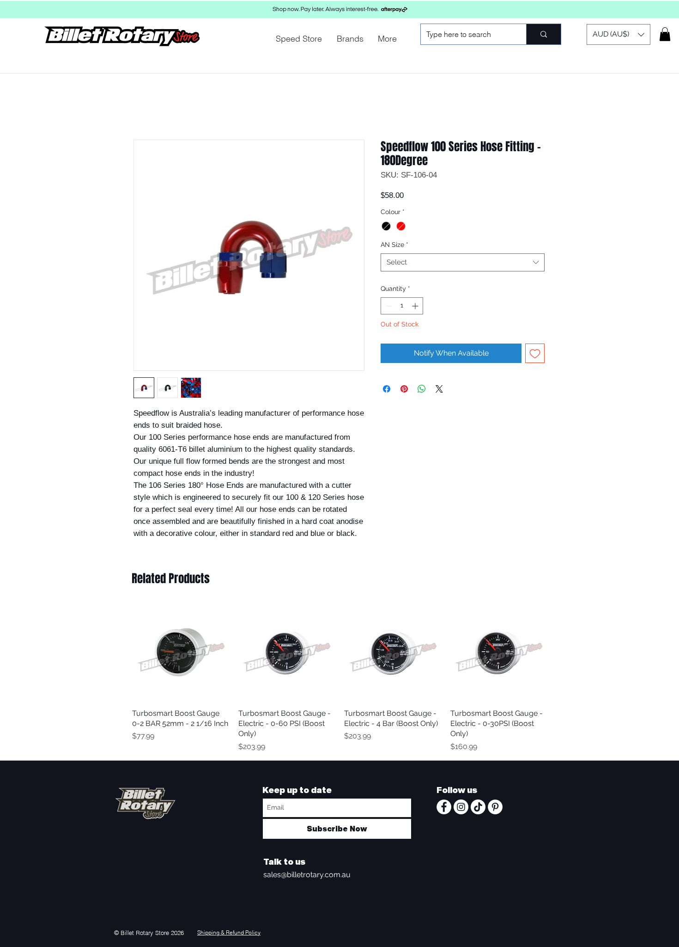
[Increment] (416, 306)
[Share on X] (439, 388)
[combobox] (463, 262)
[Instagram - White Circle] (461, 806)
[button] (618, 34)
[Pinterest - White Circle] (495, 806)
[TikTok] (478, 806)
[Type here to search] (543, 34)
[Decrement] (388, 306)
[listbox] (618, 34)
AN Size (394, 244)
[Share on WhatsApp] (421, 388)
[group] (339, 678)
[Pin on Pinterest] (404, 388)
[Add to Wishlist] (535, 353)
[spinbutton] (402, 306)
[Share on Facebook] (386, 388)
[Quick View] (180, 652)
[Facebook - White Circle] (443, 806)
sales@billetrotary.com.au (307, 874)
